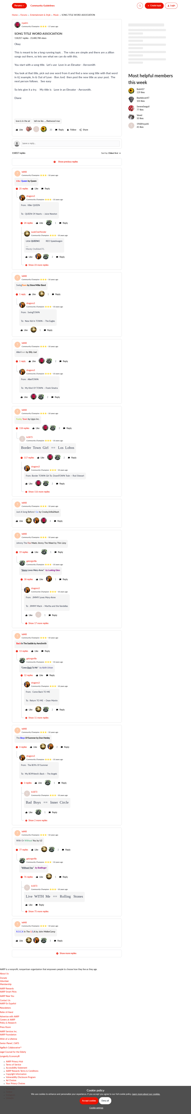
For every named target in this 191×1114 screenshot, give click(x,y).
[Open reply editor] (67, 143)
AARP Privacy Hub (14, 1062)
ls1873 (29, 437)
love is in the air (23, 121)
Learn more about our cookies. (146, 1094)
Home (15, 15)
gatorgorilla (31, 561)
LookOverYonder (38, 232)
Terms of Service (13, 1065)
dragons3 (30, 196)
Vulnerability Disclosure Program (21, 1077)
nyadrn (25, 23)
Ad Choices (11, 1080)
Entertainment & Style (40, 15)
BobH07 (140, 89)
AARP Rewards (7, 989)
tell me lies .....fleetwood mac (47, 121)
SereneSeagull (143, 107)
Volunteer (4, 981)
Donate (3, 978)
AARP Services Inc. (8, 1032)
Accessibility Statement (16, 1068)
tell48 (24, 172)
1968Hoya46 (143, 124)
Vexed (139, 115)
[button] (154, 6)
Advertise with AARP (9, 1017)
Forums (23, 15)
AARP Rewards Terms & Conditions (22, 1071)
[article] (66, 181)
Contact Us (5, 1001)
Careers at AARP (7, 1020)
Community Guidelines (42, 5)
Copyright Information (16, 1074)
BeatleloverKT (143, 98)
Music (56, 15)
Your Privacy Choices (15, 1084)
